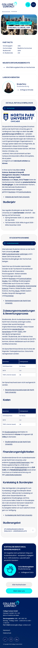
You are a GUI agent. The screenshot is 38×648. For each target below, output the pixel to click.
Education (12, 286)
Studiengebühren (11, 432)
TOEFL (20, 332)
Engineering (20, 286)
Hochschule (14, 11)
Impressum (6, 630)
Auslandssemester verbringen (17, 254)
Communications (24, 192)
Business (12, 192)
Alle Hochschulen (6, 11)
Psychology (9, 296)
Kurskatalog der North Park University (18, 515)
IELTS (8, 334)
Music (17, 291)
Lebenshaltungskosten (13, 475)
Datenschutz (7, 633)
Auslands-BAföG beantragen (19, 462)
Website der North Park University (17, 197)
